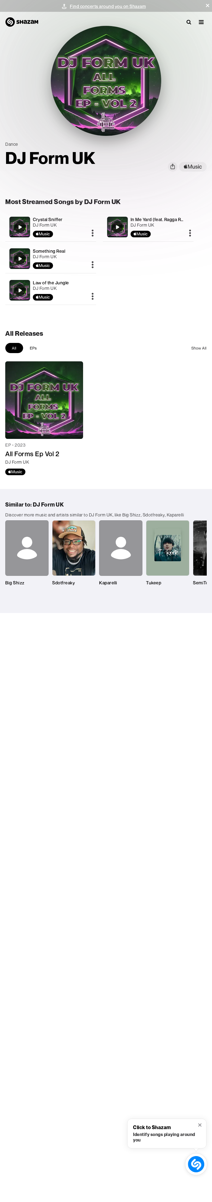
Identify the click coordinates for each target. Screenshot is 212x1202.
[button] (207, 5)
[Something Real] (50, 258)
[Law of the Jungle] (50, 290)
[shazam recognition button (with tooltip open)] (196, 1164)
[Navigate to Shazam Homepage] (21, 22)
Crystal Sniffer (48, 219)
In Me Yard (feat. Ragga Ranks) (161, 219)
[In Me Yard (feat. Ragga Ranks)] (148, 227)
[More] (92, 233)
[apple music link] (193, 167)
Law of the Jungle (51, 282)
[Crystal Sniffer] (50, 227)
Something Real (49, 251)
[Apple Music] (15, 472)
